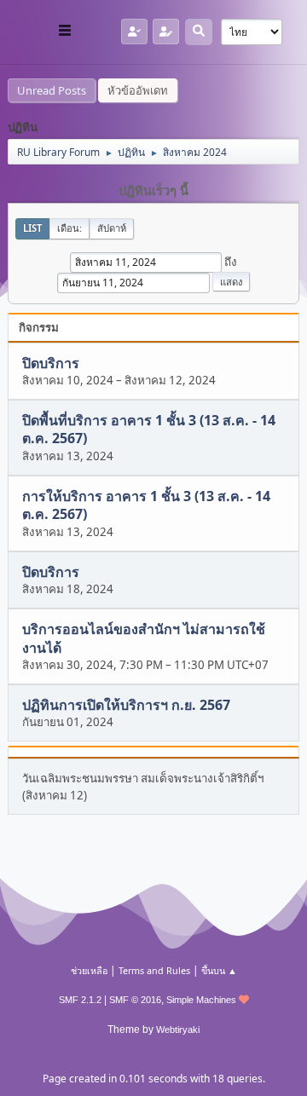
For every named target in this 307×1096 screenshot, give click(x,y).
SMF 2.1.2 (80, 1000)
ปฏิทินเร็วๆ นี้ (153, 191)
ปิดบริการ (50, 363)
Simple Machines (201, 1000)
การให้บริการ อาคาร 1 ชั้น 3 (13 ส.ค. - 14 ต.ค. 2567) (146, 505)
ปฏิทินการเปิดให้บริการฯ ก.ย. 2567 (126, 704)
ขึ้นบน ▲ (219, 970)
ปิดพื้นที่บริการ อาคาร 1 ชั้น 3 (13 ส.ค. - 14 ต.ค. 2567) (148, 429)
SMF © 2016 (135, 1000)
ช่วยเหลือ (89, 970)
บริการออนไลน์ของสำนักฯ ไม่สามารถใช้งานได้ (143, 638)
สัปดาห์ (111, 228)
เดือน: (69, 228)
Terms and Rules (154, 970)
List (32, 228)
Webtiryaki (178, 1029)
